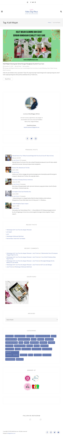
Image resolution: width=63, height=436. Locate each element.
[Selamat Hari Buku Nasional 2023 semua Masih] (5, 423)
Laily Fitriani (18, 66)
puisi (7, 234)
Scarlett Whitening (42, 68)
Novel (35, 345)
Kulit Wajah (11, 68)
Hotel (26, 342)
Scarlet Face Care (18, 68)
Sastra (7, 352)
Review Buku (25, 348)
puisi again (9, 232)
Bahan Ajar (30, 336)
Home (49, 22)
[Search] (61, 11)
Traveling (36, 354)
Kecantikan (26, 66)
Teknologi (22, 354)
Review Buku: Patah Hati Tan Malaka (15, 238)
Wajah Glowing (53, 68)
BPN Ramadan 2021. (23, 339)
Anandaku (8, 336)
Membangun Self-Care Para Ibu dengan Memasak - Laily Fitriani (22, 253)
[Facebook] (31, 2)
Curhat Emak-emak (10, 342)
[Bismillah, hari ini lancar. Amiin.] (26, 423)
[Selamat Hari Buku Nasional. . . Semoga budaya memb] (16, 423)
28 (7, 70)
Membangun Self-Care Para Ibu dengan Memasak (19, 229)
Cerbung (40, 339)
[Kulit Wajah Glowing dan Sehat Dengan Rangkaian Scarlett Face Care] (31, 46)
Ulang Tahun (46, 354)
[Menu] (27, 2)
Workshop (19, 359)
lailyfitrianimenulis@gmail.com (31, 127)
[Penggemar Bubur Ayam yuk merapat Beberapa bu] (37, 423)
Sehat (48, 68)
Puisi (14, 354)
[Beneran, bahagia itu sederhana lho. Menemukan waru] (47, 423)
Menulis (29, 345)
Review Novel (35, 348)
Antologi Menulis (19, 336)
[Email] (58, 432)
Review (17, 348)
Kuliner (50, 342)
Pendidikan (8, 348)
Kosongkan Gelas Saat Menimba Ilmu (21, 191)
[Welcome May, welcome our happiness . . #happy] (57, 423)
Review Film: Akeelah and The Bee (21, 167)
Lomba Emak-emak (19, 345)
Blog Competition (10, 339)
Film (20, 342)
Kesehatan (42, 342)
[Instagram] (35, 2)
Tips (29, 354)
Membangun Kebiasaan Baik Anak (15, 236)
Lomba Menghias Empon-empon (20, 203)
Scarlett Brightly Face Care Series (30, 68)
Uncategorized (9, 359)
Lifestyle (8, 345)
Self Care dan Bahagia (46, 264)
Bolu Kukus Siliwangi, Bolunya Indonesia (22, 179)
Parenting (43, 345)
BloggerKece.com (11, 433)
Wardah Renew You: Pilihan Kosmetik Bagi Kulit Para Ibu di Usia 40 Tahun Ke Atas (33, 155)
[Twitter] (33, 2)
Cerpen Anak (48, 339)
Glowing (6, 68)
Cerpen (8, 354)
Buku (32, 339)
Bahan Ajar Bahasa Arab (42, 336)
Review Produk (46, 348)
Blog (52, 336)
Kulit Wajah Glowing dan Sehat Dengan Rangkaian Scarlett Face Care (23, 64)
